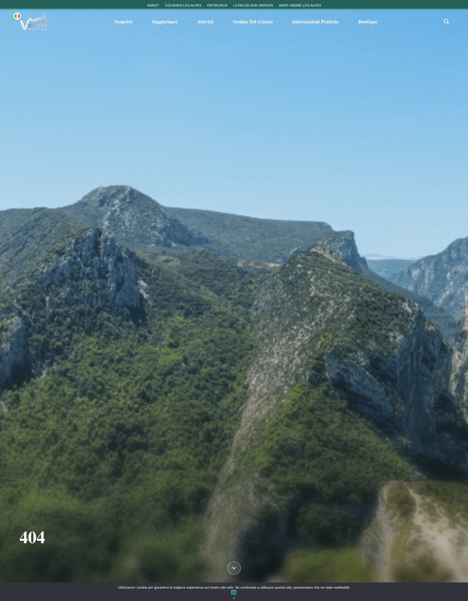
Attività (205, 21)
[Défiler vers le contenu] (234, 568)
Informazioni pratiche (315, 21)
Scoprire (124, 21)
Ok (234, 592)
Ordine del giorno (253, 21)
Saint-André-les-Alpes (300, 5)
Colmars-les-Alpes (183, 5)
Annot (153, 5)
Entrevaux (217, 5)
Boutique (367, 21)
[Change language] (17, 16)
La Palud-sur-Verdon (253, 5)
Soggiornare (165, 21)
